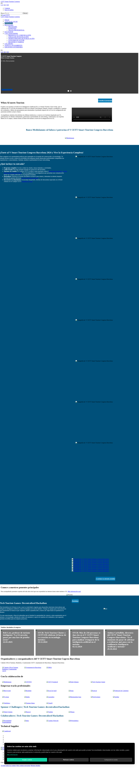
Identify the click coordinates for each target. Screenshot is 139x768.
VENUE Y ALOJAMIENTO (13, 45)
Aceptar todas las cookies (8, 765)
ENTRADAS (9, 23)
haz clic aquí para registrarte (30, 178)
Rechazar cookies (68, 759)
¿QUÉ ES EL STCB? (11, 21)
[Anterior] (2, 73)
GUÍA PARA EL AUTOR (16, 40)
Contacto (7, 8)
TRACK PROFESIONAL (16, 30)
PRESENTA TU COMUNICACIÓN (19, 35)
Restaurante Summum (55, 171)
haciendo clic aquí (27, 181)
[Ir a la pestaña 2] (71, 91)
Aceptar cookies (27, 759)
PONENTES (12, 28)
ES (5, 5)
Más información (12, 754)
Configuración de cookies (111, 759)
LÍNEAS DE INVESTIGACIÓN (18, 37)
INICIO (7, 20)
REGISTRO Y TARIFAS (16, 42)
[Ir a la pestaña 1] (68, 91)
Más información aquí (74, 591)
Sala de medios (9, 10)
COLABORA (9, 43)
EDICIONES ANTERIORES (14, 47)
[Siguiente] (137, 73)
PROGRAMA (9, 25)
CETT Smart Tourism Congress (10, 1)
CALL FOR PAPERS (11, 33)
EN (8, 5)
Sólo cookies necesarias (23, 765)
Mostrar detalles (35, 765)
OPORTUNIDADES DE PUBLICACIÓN (21, 38)
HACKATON (9, 32)
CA (2, 5)
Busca (2, 13)
